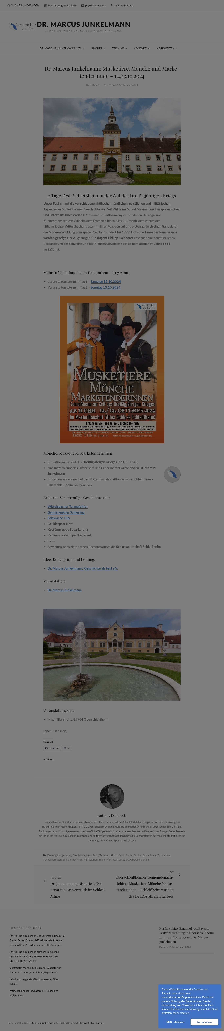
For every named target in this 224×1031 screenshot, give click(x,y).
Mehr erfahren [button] (181, 1013)
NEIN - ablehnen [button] (175, 1022)
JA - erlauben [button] (204, 1022)
